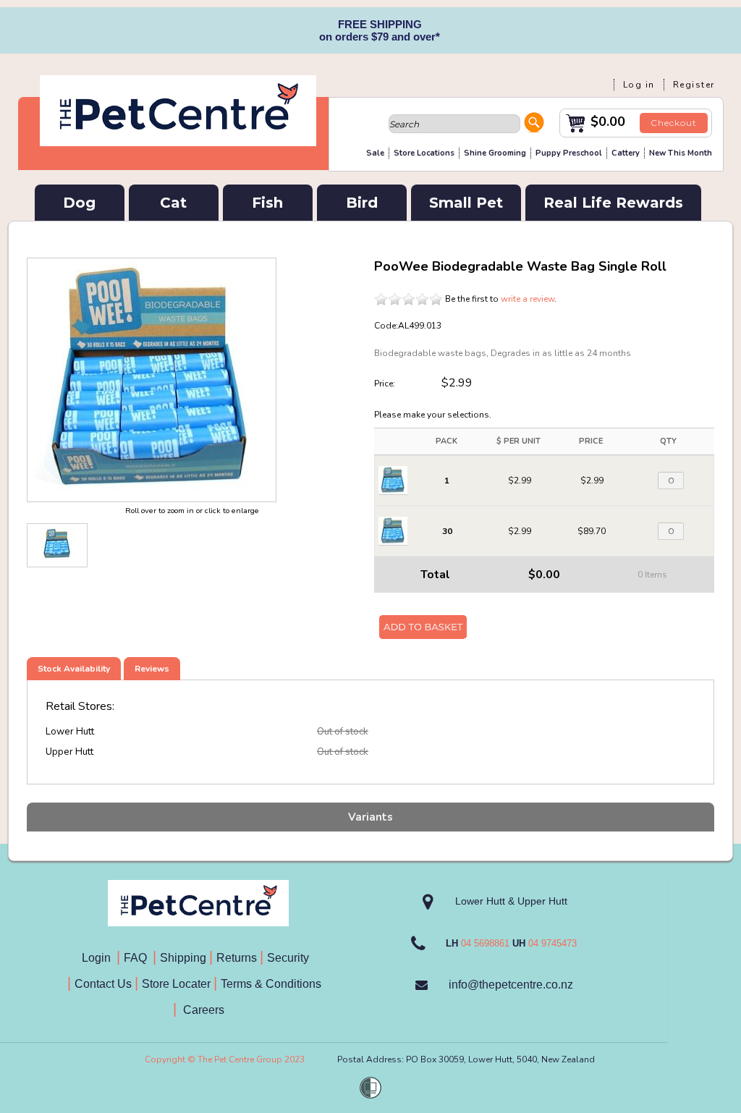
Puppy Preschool (568, 153)
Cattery (625, 153)
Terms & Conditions (275, 984)
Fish (267, 202)
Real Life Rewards (613, 202)
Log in (639, 84)
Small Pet (466, 202)
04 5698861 (485, 943)
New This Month (680, 153)
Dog (79, 202)
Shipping (183, 958)
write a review (527, 299)
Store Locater (176, 984)
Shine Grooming (495, 153)
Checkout (674, 122)
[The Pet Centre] (178, 140)
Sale (375, 153)
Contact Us (105, 984)
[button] (534, 124)
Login (99, 958)
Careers (202, 1010)
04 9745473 (552, 943)
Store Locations (424, 153)
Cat (173, 202)
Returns (236, 958)
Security (289, 958)
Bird (362, 202)
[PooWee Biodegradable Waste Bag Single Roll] (57, 545)
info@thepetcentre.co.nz (511, 984)
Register (694, 84)
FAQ (138, 958)
